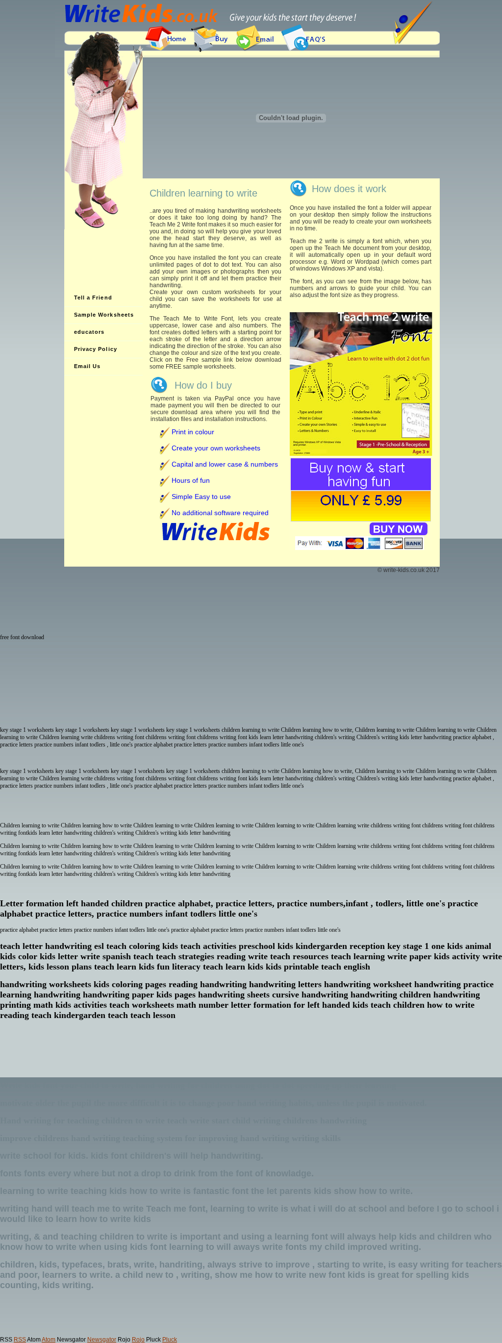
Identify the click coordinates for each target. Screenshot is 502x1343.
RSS (20, 1339)
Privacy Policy (95, 349)
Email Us (87, 366)
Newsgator (101, 1339)
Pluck (169, 1339)
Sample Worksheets (104, 315)
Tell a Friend (93, 297)
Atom (48, 1339)
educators (89, 332)
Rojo (138, 1339)
